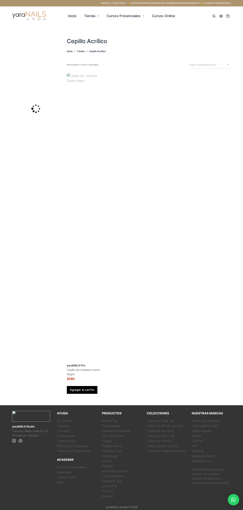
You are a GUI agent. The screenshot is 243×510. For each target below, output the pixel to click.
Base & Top (110, 421)
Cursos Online (163, 16)
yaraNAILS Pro (202, 461)
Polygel (107, 441)
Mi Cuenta (64, 421)
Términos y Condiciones (73, 451)
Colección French (159, 441)
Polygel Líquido (112, 446)
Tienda (89, 16)
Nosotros (63, 426)
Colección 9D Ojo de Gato (165, 426)
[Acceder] (221, 16)
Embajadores (66, 436)
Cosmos (197, 441)
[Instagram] (14, 441)
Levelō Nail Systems (206, 421)
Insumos (107, 496)
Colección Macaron (160, 431)
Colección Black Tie (160, 436)
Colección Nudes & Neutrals (166, 451)
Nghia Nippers (201, 431)
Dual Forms (109, 486)
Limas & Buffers (112, 476)
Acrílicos (108, 491)
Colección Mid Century (163, 446)
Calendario (64, 472)
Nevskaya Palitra (203, 456)
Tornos (106, 461)
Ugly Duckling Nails (205, 426)
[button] (233, 499)
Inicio (72, 16)
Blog (60, 482)
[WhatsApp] (20, 441)
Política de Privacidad (72, 446)
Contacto (63, 431)
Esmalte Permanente (116, 431)
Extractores (110, 456)
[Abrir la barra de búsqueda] (214, 15)
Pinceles (108, 466)
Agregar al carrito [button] (82, 390)
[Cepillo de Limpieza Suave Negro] (87, 215)
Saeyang (198, 451)
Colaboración (66, 441)
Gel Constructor (113, 436)
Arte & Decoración (114, 471)
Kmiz (195, 446)
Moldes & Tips (112, 481)
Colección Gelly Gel (160, 421)
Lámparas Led (112, 451)
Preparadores (111, 426)
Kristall (196, 436)
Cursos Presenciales (123, 16)
